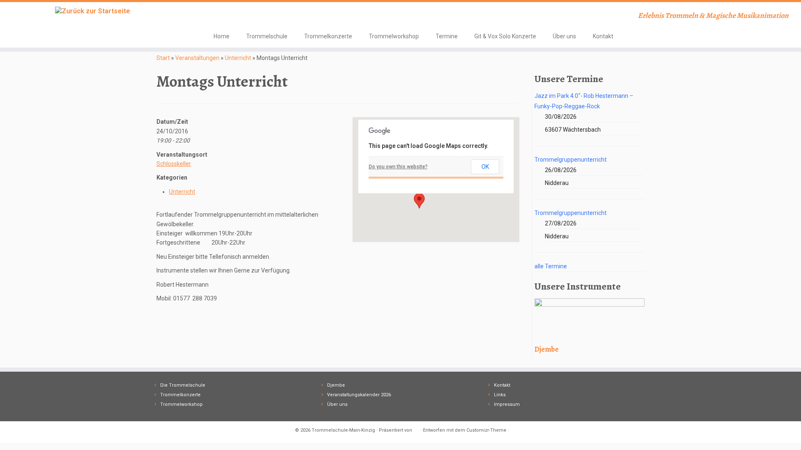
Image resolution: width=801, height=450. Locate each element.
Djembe (336, 385)
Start (163, 58)
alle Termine (550, 266)
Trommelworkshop (394, 36)
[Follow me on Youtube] (230, 16)
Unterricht (238, 58)
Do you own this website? (398, 167)
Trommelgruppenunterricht (570, 159)
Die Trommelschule (182, 385)
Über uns (564, 36)
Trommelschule (266, 36)
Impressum (507, 404)
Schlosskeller (173, 163)
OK (485, 166)
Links (500, 395)
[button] (419, 201)
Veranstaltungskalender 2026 (359, 395)
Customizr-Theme (486, 430)
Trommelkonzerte (328, 36)
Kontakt (603, 36)
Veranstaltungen (197, 58)
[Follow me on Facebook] (219, 16)
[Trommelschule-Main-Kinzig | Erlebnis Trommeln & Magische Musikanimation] (92, 11)
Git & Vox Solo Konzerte (505, 36)
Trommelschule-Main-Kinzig (343, 430)
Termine (447, 36)
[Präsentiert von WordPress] (416, 429)
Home (221, 36)
